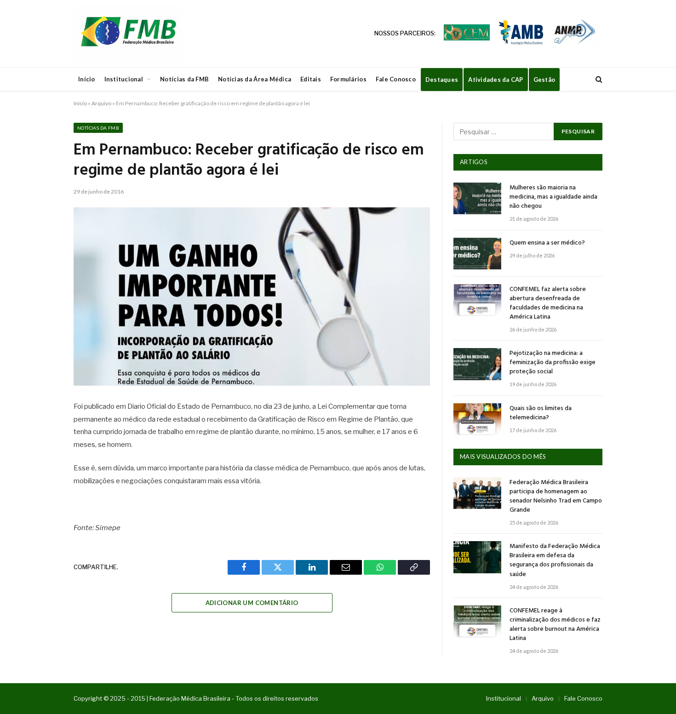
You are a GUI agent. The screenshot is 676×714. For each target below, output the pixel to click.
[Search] (598, 79)
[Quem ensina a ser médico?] (477, 253)
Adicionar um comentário (252, 602)
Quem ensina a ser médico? (547, 243)
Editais (310, 79)
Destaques (441, 79)
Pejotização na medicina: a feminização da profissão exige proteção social (553, 363)
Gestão (544, 79)
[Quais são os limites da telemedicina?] (477, 419)
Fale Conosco (396, 79)
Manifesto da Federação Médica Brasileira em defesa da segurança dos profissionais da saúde (555, 560)
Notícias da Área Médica (254, 79)
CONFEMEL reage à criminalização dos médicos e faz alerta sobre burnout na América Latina (555, 624)
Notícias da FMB (184, 79)
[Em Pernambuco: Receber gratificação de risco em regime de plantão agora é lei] (252, 296)
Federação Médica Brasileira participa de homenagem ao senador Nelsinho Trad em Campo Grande (556, 496)
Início (86, 79)
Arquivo (101, 103)
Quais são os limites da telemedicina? (541, 413)
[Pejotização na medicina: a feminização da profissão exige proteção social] (477, 364)
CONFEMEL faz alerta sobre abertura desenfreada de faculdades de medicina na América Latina (548, 303)
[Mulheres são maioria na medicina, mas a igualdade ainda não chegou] (477, 198)
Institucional (123, 79)
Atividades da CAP (495, 79)
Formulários (348, 79)
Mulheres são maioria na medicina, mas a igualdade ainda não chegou (553, 197)
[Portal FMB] (128, 33)
